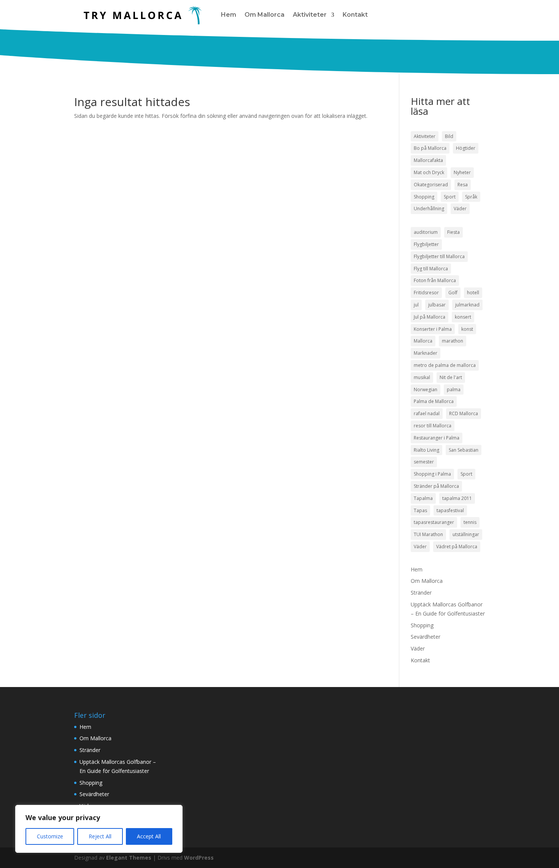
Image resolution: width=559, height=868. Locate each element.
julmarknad (467, 304)
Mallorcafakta (428, 160)
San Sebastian (463, 450)
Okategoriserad (431, 184)
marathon (452, 341)
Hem (228, 14)
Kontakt (355, 14)
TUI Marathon (428, 534)
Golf (452, 292)
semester (424, 462)
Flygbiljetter (426, 244)
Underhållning (429, 208)
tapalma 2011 (457, 498)
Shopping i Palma (432, 474)
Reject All (100, 836)
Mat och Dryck (429, 172)
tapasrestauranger (434, 522)
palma (454, 389)
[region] (99, 829)
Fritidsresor (426, 292)
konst (467, 329)
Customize (50, 836)
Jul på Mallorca (429, 317)
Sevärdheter (425, 636)
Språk (471, 197)
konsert (463, 317)
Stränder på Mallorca (436, 486)
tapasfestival (450, 510)
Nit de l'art (451, 377)
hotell (473, 292)
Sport (450, 197)
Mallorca (423, 341)
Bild (449, 136)
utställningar (466, 534)
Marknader (425, 353)
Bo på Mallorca (430, 148)
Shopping (424, 197)
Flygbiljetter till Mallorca (439, 256)
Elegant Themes (128, 857)
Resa (462, 184)
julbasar (437, 304)
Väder (460, 208)
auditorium (426, 232)
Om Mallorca (264, 14)
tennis (470, 522)
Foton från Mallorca (435, 280)
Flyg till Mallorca (431, 268)
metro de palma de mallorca (445, 365)
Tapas (420, 510)
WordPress (199, 857)
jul (416, 304)
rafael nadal (427, 413)
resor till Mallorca (432, 425)
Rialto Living (426, 450)
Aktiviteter (310, 14)
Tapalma (423, 498)
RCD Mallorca (463, 413)
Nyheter (462, 172)
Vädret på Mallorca (456, 546)
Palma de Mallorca (434, 401)
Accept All (149, 836)
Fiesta (453, 232)
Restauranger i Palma (436, 438)
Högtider (465, 148)
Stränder (421, 592)
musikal (422, 377)
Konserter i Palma (433, 329)
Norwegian (425, 389)
